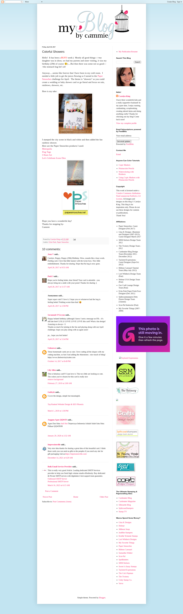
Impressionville (54, 444)
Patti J (50, 276)
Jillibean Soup (124, 529)
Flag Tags (46, 152)
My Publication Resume (128, 52)
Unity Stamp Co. (125, 580)
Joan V (51, 254)
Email (118, 154)
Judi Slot (64, 423)
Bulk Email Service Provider (60, 467)
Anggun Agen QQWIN (57, 420)
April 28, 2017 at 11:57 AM (59, 287)
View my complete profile (126, 123)
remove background (55, 379)
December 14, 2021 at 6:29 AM (60, 458)
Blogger (102, 598)
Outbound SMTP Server (57, 479)
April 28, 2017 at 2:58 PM (58, 306)
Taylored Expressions (127, 570)
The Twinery (124, 577)
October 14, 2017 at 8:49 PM (59, 361)
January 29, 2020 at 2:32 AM (59, 436)
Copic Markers (124, 165)
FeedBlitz (130, 144)
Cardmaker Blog (125, 498)
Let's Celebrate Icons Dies (54, 158)
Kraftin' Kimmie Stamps (128, 536)
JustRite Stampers (126, 533)
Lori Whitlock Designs (128, 539)
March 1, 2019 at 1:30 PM (58, 411)
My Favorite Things (126, 543)
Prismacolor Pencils (126, 168)
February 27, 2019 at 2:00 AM (60, 383)
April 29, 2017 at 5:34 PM (58, 339)
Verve (121, 583)
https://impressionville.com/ (76, 454)
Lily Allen (52, 370)
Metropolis (47, 149)
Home (75, 497)
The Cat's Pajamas (126, 573)
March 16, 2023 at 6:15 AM (59, 485)
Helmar (121, 526)
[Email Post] (74, 239)
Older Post (104, 497)
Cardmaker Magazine (127, 501)
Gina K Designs (125, 522)
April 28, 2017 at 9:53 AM (58, 267)
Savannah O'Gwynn (56, 315)
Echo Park (52, 242)
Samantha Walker (125, 553)
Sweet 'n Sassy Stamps (128, 566)
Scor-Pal (122, 556)
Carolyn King (124, 96)
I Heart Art (47, 155)
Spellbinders (123, 560)
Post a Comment (51, 491)
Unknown (52, 348)
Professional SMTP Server (58, 481)
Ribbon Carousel (125, 549)
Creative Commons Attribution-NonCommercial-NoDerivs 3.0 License (128, 196)
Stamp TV (123, 512)
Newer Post (47, 497)
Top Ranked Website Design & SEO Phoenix (66, 404)
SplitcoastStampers (126, 508)
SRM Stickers (124, 563)
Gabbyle (51, 392)
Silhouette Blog (125, 505)
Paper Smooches (63, 242)
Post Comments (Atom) (62, 502)
